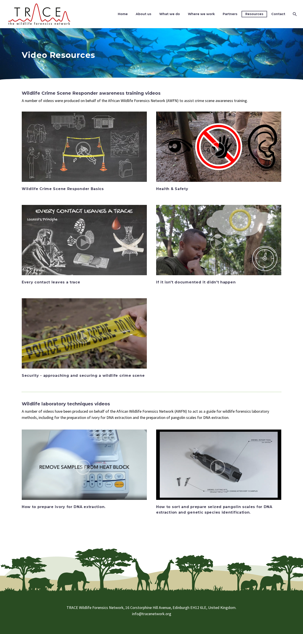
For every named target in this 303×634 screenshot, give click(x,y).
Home (123, 14)
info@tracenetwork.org (151, 613)
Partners (230, 14)
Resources (254, 14)
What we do (169, 14)
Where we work (201, 14)
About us (143, 14)
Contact (278, 14)
